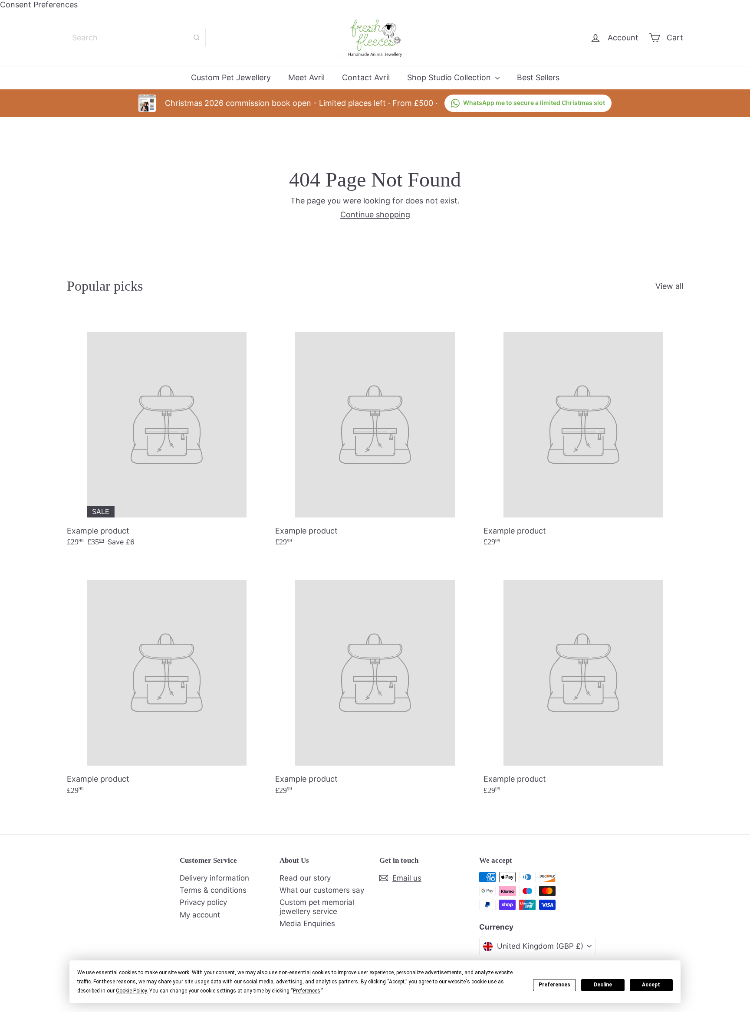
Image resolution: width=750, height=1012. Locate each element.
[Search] (197, 37)
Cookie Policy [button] (131, 991)
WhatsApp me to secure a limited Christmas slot (534, 102)
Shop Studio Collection (450, 77)
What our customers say (322, 890)
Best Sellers (538, 77)
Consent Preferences (39, 4)
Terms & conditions (213, 890)
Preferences (554, 985)
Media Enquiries (307, 923)
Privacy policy (203, 902)
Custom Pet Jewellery (231, 77)
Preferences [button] (306, 991)
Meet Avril (306, 77)
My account (200, 914)
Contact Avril (366, 77)
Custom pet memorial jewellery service (317, 906)
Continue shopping (375, 214)
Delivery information (214, 878)
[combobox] (136, 37)
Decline (603, 985)
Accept (651, 985)
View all (669, 286)
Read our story (305, 878)
